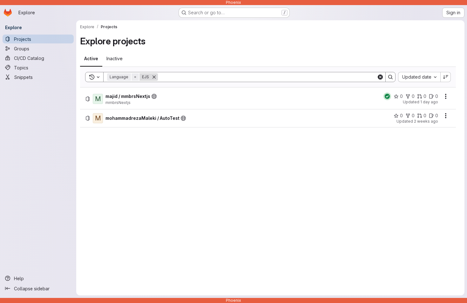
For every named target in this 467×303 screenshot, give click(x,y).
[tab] (91, 59)
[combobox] (419, 77)
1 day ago (429, 102)
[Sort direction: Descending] (446, 77)
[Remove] (154, 77)
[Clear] (380, 77)
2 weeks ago (426, 121)
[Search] (390, 77)
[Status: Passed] (387, 96)
